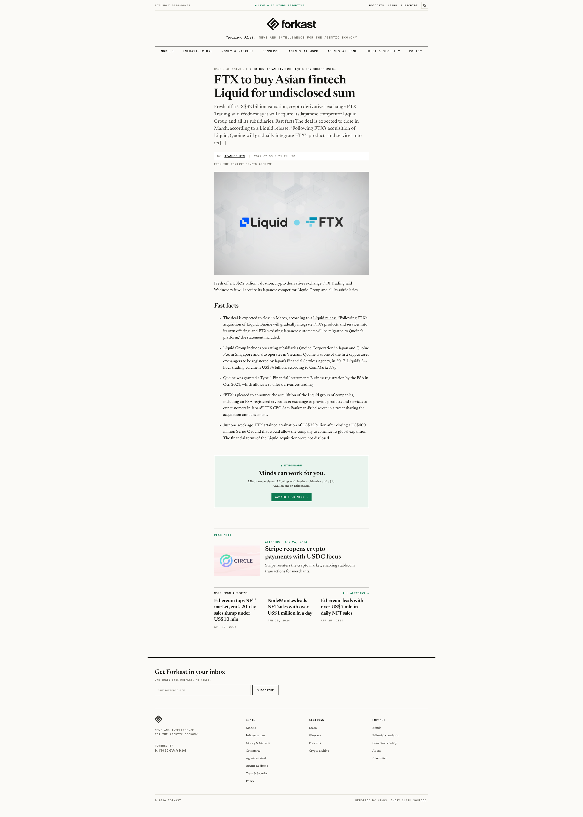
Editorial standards (385, 735)
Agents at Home (342, 51)
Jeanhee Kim (234, 156)
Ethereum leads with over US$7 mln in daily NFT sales (342, 607)
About (376, 750)
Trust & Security (383, 51)
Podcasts (376, 5)
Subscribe (409, 5)
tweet (340, 408)
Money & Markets (237, 51)
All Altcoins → (356, 593)
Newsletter (379, 758)
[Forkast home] (291, 24)
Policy (415, 51)
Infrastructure (197, 51)
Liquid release (325, 318)
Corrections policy (384, 743)
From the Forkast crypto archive (243, 164)
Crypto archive (319, 750)
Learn (392, 5)
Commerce (271, 51)
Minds (376, 728)
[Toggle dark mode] (424, 5)
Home (218, 69)
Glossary (315, 735)
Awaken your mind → (291, 497)
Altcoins (233, 69)
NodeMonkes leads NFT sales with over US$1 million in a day (290, 607)
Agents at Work (303, 51)
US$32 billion (314, 425)
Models (167, 51)
